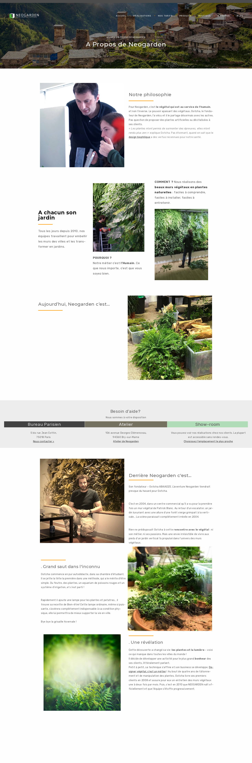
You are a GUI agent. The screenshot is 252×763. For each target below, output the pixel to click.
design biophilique (139, 137)
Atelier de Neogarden (126, 441)
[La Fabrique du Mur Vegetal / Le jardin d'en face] (24, 16)
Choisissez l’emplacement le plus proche (208, 441)
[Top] (241, 752)
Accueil (110, 37)
